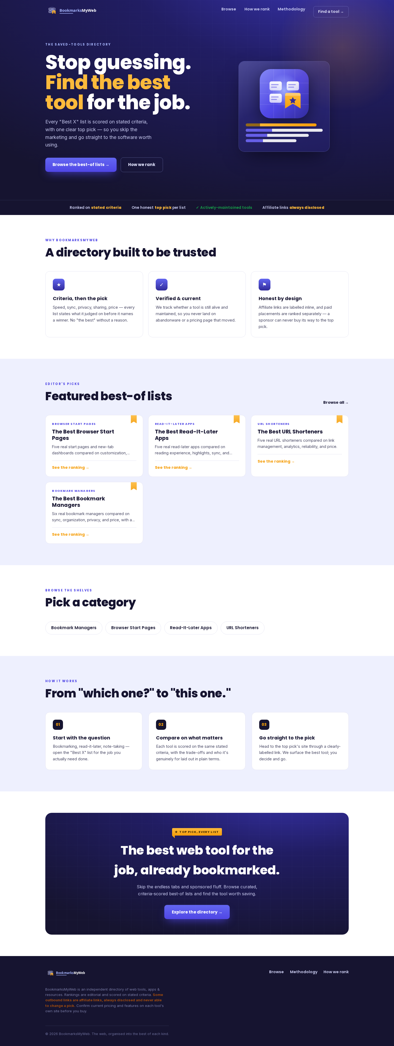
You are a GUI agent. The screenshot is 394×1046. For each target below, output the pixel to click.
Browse (228, 9)
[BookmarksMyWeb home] (73, 11)
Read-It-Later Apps (191, 627)
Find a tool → (331, 11)
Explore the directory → (197, 912)
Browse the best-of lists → (81, 164)
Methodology (291, 9)
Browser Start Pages (133, 627)
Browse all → (336, 402)
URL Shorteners (242, 627)
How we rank (257, 9)
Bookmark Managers (73, 627)
